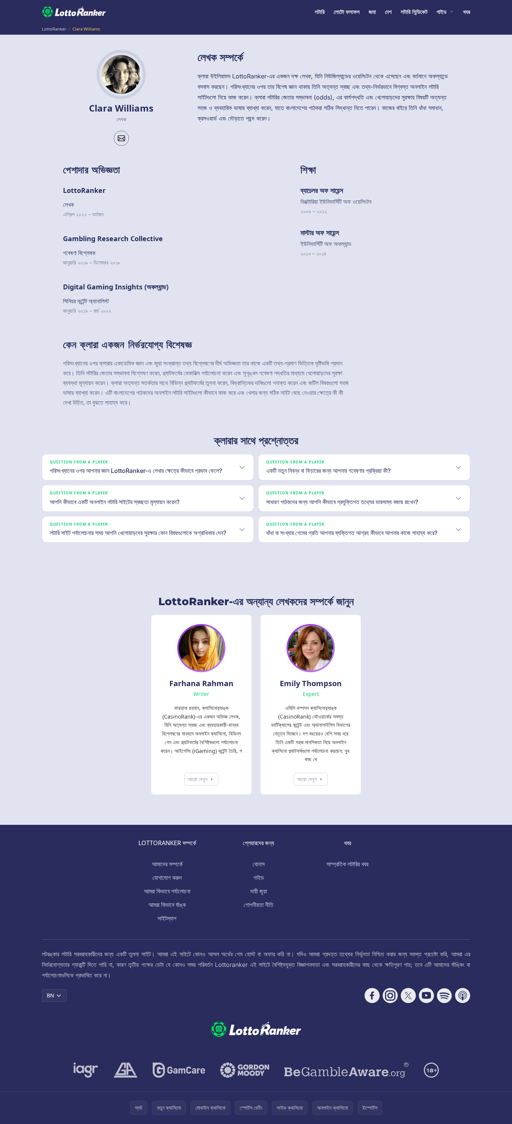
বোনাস (259, 864)
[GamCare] (179, 1070)
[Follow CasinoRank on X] (408, 995)
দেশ (388, 11)
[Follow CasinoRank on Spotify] (444, 995)
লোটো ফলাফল (347, 11)
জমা (372, 11)
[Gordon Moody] (244, 1070)
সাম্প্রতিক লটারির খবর (347, 864)
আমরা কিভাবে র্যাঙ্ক (167, 905)
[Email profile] (121, 138)
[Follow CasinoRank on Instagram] (390, 995)
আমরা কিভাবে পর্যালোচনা (167, 891)
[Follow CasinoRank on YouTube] (426, 995)
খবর (466, 11)
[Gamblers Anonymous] (125, 1070)
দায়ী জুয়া (258, 891)
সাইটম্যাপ (167, 918)
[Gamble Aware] (346, 1070)
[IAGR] (86, 1070)
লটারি (320, 11)
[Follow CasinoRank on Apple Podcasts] (462, 995)
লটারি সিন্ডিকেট (414, 11)
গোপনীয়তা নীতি (258, 905)
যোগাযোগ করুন (167, 877)
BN (50, 995)
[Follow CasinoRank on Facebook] (372, 995)
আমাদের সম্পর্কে (167, 864)
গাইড (441, 11)
